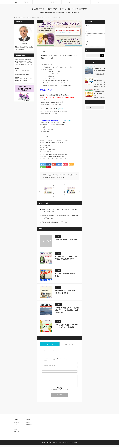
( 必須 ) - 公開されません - (49, 365)
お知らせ (60, 174)
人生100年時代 (73, 174)
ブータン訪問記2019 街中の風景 (66, 239)
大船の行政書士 (45, 176)
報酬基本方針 (54, 2)
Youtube (83, 2)
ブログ (68, 2)
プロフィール (40, 2)
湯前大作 (48, 174)
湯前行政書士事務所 (53, 176)
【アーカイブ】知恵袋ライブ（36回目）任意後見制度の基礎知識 (66, 326)
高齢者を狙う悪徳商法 (50, 177)
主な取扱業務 (25, 2)
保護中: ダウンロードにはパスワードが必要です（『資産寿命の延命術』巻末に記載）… (60, 210)
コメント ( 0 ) (50, 344)
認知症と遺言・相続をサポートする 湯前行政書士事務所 (59, 9)
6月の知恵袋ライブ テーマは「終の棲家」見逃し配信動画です (66, 258)
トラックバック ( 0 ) (69, 344)
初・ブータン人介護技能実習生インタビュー (66, 275)
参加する (60, 109)
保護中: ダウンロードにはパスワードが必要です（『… (99, 81)
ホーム (87, 25)
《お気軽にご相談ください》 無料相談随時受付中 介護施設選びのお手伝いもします (60, 217)
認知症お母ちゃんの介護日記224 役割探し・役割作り (66, 292)
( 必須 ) (44, 360)
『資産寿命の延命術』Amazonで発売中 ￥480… (99, 93)
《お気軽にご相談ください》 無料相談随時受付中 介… (99, 70)
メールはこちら (69, 120)
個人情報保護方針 (29, 424)
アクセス (98, 2)
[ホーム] (16, 2)
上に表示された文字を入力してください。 (59, 389)
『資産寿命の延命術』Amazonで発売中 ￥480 (55, 222)
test (14, 433)
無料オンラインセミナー (63, 176)
